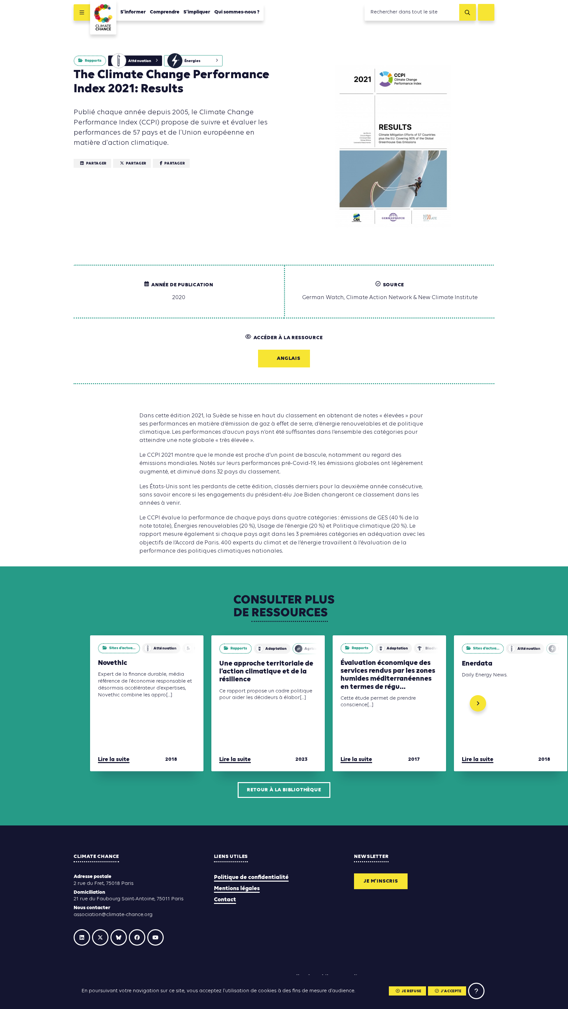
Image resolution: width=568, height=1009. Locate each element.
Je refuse (411, 991)
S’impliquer (196, 12)
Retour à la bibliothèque (284, 790)
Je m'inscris (381, 881)
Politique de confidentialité (251, 877)
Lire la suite (114, 759)
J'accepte (451, 991)
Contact (225, 899)
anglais (288, 358)
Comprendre (164, 12)
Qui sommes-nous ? (237, 12)
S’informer (133, 12)
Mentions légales (237, 888)
